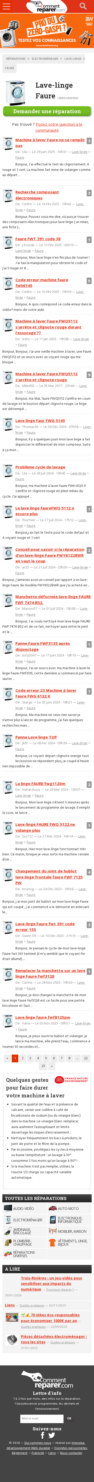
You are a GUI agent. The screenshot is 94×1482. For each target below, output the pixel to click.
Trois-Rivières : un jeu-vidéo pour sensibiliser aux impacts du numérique (51, 1284)
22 (86, 1058)
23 (43, 1066)
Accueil (47, 6)
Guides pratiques (32, 1305)
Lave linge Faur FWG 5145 (40, 420)
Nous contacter (71, 1453)
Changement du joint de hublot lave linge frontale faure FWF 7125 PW (49, 876)
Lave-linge (79, 151)
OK (69, 1418)
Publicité (38, 1453)
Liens (10, 1305)
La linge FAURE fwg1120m (40, 783)
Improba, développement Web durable (46, 1445)
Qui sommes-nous (37, 1443)
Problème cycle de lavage (40, 467)
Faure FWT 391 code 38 (38, 238)
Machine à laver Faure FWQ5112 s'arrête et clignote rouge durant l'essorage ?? (48, 326)
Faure (19, 157)
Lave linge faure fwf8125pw (42, 1017)
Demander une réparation (47, 111)
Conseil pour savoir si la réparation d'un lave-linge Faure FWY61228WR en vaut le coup (49, 555)
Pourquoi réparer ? (60, 1289)
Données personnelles (70, 1448)
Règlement (19, 1453)
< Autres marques (67, 97)
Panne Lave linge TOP (36, 737)
